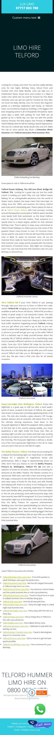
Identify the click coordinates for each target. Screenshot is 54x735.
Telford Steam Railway (16, 210)
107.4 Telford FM (9, 302)
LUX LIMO (27, 6)
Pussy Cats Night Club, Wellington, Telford (21, 404)
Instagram (21, 726)
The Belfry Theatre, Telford (14, 451)
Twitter (10, 726)
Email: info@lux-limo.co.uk (27, 729)
